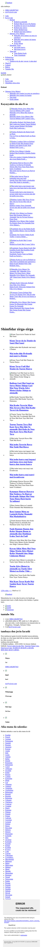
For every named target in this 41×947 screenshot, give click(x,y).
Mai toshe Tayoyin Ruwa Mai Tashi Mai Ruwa (21, 445)
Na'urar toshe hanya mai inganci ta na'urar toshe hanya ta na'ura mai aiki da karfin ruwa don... (22, 194)
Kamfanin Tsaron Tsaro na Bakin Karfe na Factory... (21, 255)
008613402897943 (11, 10)
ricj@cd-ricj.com (11, 12)
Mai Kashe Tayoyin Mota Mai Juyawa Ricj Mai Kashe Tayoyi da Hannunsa (22, 407)
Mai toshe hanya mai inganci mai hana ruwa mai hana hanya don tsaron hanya (23, 461)
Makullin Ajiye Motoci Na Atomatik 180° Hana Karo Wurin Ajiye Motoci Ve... (22, 277)
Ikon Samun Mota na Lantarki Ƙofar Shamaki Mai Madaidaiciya (21, 514)
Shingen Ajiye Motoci (17, 34)
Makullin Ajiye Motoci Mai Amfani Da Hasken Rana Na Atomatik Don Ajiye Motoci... (22, 223)
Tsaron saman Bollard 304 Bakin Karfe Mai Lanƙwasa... (21, 127)
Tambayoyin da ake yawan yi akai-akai (23, 61)
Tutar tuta (13, 51)
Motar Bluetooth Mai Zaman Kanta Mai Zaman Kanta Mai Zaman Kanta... (22, 310)
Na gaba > (6, 591)
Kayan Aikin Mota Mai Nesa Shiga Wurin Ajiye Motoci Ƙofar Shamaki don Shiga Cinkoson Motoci (23, 552)
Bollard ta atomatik (20, 22)
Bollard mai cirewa (20, 28)
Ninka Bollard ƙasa (20, 30)
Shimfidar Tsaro (15, 45)
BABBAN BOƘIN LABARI (23, 648)
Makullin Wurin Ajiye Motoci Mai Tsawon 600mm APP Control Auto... (22, 117)
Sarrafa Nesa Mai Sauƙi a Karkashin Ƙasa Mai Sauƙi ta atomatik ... (22, 181)
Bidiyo (7, 67)
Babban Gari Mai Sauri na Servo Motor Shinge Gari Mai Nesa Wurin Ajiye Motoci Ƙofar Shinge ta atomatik (22, 388)
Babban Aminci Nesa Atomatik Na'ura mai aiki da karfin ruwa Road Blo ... (22, 207)
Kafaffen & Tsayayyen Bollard (24, 26)
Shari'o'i (8, 63)
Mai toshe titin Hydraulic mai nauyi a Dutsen (21, 354)
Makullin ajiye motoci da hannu (25, 39)
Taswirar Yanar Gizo (32, 646)
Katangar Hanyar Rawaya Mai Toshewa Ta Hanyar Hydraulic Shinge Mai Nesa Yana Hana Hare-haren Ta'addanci (22, 496)
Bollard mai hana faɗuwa (22, 32)
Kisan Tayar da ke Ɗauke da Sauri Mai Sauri (23, 341)
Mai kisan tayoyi (19, 49)
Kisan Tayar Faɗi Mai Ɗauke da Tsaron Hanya (21, 367)
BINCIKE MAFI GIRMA (10, 650)
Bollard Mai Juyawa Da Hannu (25, 24)
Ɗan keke (17, 41)
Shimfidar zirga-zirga (12, 83)
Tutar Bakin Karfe (20, 53)
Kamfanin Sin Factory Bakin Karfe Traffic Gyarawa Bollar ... (22, 236)
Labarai (7, 65)
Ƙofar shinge (18, 43)
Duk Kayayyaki (6, 648)
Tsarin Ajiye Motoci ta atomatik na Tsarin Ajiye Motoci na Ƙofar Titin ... (21, 568)
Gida (7, 16)
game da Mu (9, 59)
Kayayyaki (9, 18)
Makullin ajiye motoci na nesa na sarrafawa (24, 93)
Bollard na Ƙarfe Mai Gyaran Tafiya (22, 244)
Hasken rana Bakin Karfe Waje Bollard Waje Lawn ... (20, 146)
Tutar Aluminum (19, 55)
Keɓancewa (9, 57)
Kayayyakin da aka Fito (15, 646)
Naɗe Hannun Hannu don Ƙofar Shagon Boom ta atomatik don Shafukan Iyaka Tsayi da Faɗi (21, 532)
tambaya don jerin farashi (9, 642)
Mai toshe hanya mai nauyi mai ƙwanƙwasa (22, 476)
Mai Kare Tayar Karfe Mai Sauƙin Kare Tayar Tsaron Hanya (22, 583)
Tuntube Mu (9, 69)
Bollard (12, 20)
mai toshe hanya (19, 47)
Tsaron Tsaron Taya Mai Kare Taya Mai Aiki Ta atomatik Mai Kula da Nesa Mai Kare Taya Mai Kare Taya (22, 429)
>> (11, 591)
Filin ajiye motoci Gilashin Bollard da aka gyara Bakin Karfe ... (23, 158)
